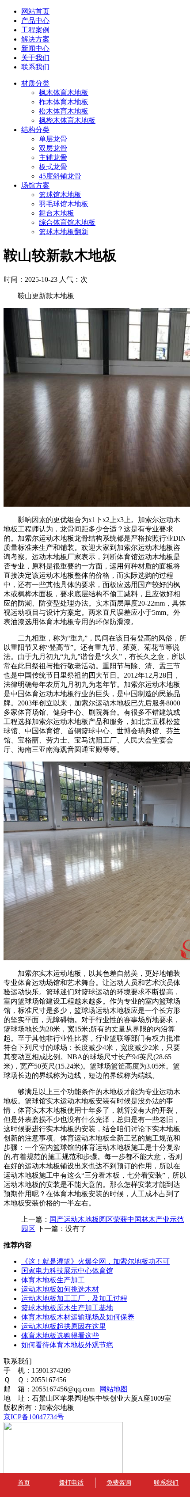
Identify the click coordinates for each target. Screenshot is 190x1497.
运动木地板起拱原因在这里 (63, 1326)
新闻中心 (35, 48)
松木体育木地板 (63, 111)
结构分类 (35, 129)
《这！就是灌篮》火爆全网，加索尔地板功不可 (95, 1261)
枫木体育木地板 (63, 92)
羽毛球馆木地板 (63, 204)
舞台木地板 (56, 213)
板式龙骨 (53, 167)
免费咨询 (118, 1482)
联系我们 (35, 67)
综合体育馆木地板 (67, 222)
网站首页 (35, 11)
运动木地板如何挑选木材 (60, 1289)
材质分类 (35, 83)
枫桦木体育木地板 (67, 120)
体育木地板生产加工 (53, 1280)
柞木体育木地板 (63, 102)
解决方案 (35, 39)
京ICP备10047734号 (34, 1417)
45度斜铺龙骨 (60, 176)
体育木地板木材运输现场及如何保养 (77, 1317)
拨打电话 (71, 1482)
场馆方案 (35, 185)
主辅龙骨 (53, 157)
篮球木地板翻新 (63, 231)
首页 (24, 1482)
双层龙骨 (53, 148)
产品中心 (35, 20)
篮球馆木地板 (60, 194)
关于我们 (35, 57)
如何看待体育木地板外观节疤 (67, 1345)
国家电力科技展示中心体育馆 (67, 1270)
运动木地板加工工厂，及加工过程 (74, 1298)
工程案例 (35, 30)
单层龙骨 (53, 139)
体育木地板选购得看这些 (60, 1335)
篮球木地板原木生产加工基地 (67, 1307)
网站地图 (113, 1389)
